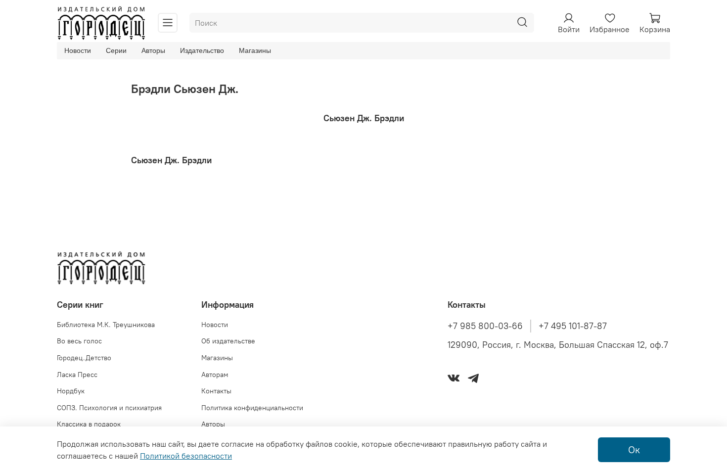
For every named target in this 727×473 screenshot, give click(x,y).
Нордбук (71, 390)
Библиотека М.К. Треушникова (106, 324)
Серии (116, 50)
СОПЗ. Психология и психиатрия (109, 407)
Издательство (202, 50)
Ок (634, 449)
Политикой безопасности (186, 456)
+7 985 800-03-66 (485, 326)
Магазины (255, 50)
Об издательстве (228, 340)
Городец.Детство (84, 357)
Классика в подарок (89, 424)
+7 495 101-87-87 (573, 326)
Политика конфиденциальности (252, 407)
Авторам (214, 374)
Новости (77, 50)
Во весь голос (79, 340)
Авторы (153, 50)
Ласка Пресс (77, 374)
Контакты (216, 390)
